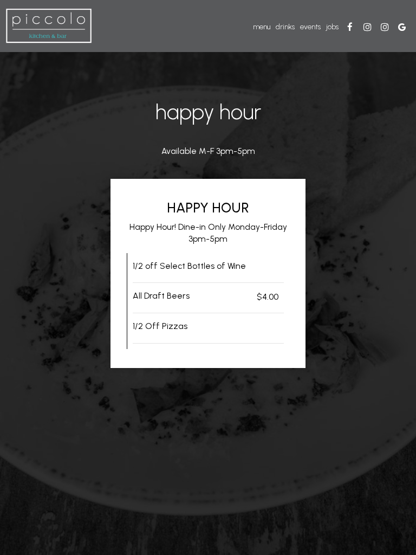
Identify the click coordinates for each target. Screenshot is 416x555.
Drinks (285, 26)
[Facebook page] (350, 27)
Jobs (332, 26)
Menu (261, 26)
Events (310, 26)
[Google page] (402, 27)
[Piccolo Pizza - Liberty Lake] (367, 27)
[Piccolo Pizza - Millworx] (384, 27)
